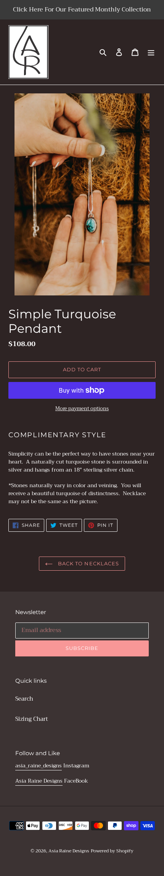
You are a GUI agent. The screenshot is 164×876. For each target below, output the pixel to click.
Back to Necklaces (87, 563)
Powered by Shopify (112, 851)
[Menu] (151, 52)
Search (24, 699)
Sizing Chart (31, 719)
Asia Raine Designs (39, 780)
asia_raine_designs (38, 765)
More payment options (82, 408)
